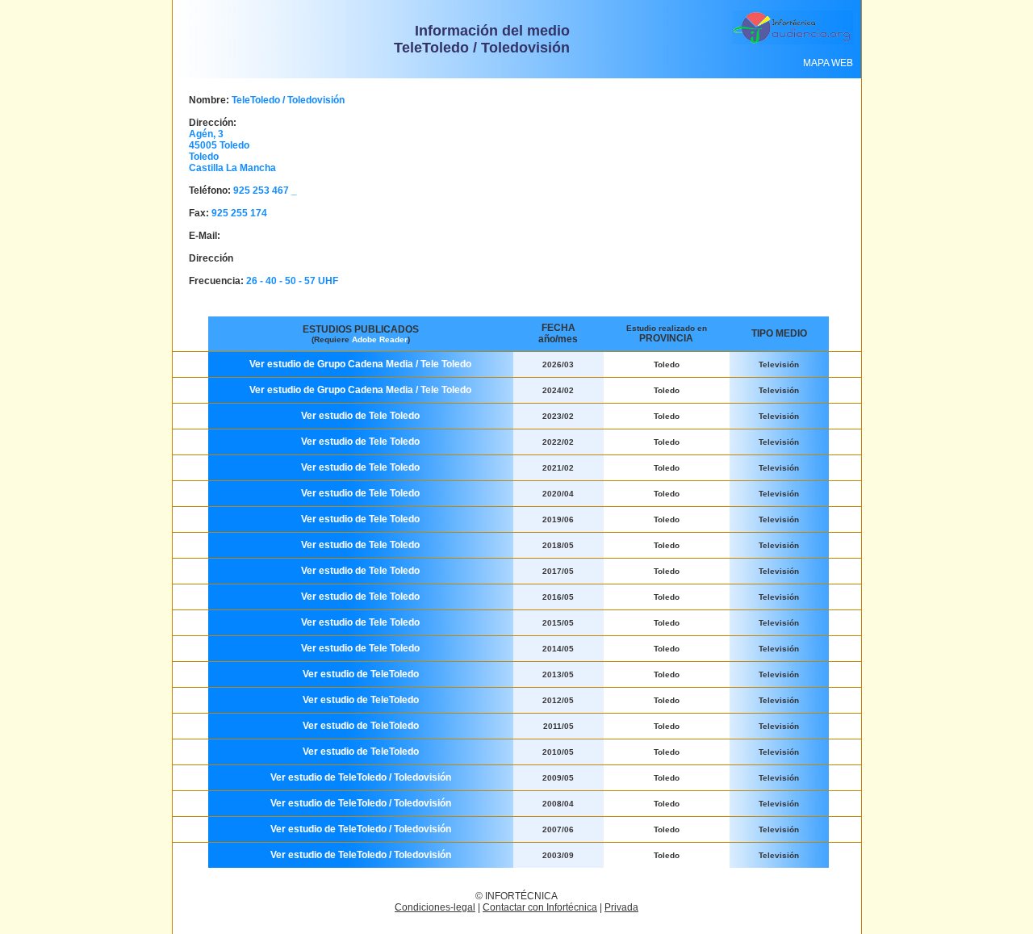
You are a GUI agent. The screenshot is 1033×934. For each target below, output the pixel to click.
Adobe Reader (380, 339)
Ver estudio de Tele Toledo (360, 415)
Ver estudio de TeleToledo (361, 674)
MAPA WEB (828, 63)
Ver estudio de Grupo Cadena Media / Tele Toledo (360, 364)
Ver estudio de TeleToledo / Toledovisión (360, 777)
